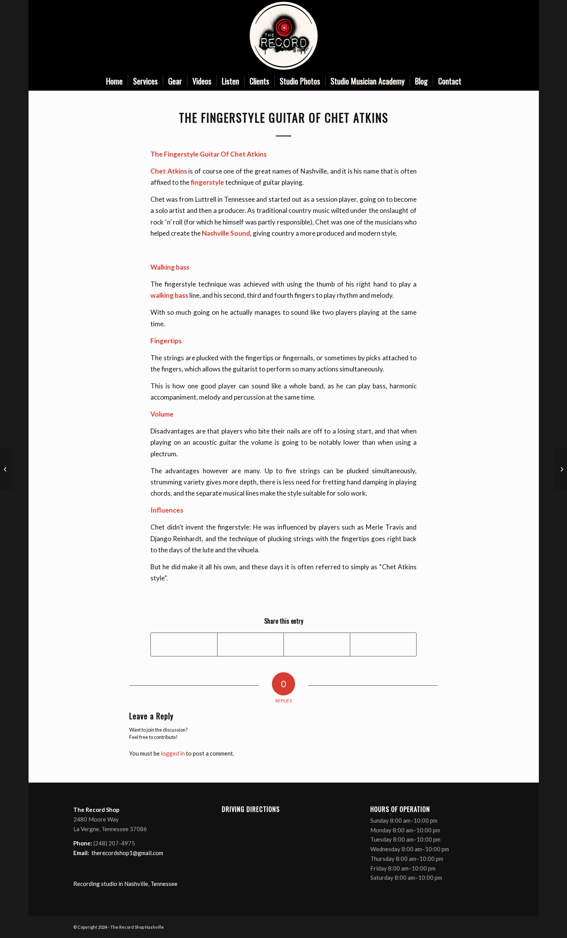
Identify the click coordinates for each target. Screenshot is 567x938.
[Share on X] (251, 644)
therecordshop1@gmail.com (127, 852)
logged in (173, 753)
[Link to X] (465, 36)
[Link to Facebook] (453, 36)
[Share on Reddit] (383, 644)
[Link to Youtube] (476, 36)
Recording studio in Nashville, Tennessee (125, 883)
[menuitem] (114, 81)
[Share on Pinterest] (317, 644)
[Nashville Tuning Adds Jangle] (6, 469)
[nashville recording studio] (283, 35)
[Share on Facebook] (184, 644)
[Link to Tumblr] (488, 36)
